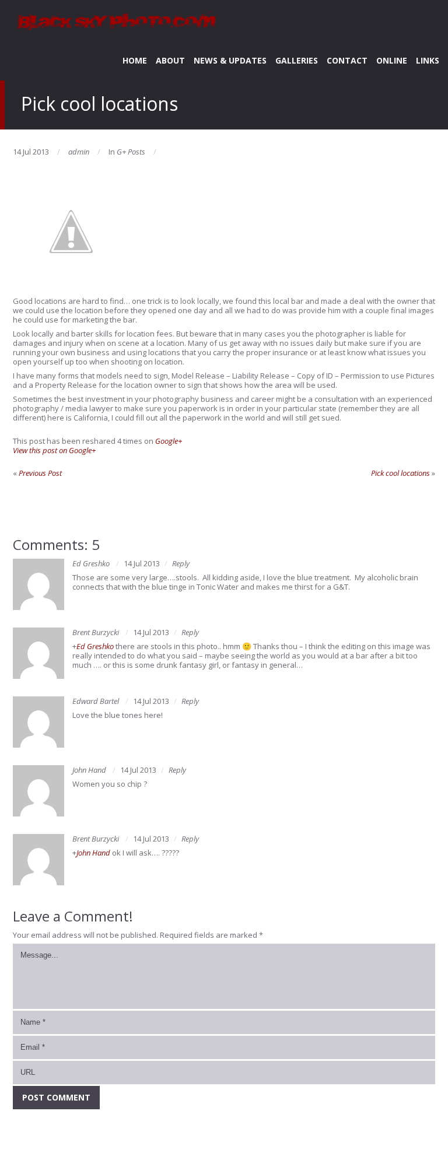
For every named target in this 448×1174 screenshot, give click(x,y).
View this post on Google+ (54, 450)
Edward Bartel (95, 701)
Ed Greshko (91, 563)
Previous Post (40, 473)
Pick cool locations (400, 473)
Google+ (168, 441)
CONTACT (347, 60)
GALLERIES (296, 60)
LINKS (427, 60)
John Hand (89, 770)
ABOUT (170, 60)
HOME (135, 60)
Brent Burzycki (95, 632)
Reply (181, 563)
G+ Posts (131, 151)
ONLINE (391, 60)
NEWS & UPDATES (230, 60)
